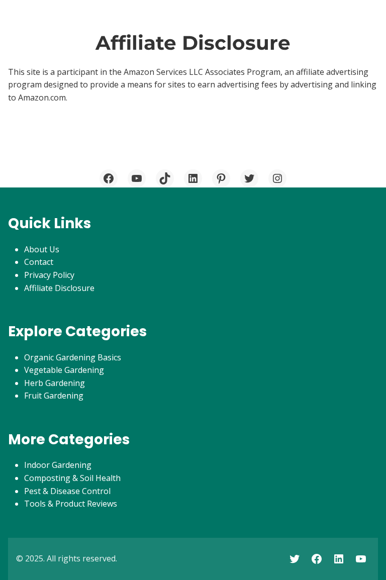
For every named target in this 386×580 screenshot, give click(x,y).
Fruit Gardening (53, 395)
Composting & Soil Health (72, 478)
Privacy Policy (49, 274)
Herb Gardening (54, 383)
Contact (38, 261)
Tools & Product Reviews (70, 503)
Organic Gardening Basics (72, 357)
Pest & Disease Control (67, 491)
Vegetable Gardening (64, 369)
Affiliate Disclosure (59, 288)
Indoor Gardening (57, 464)
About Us (41, 249)
